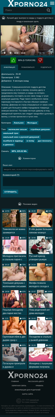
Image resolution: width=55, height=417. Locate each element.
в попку (30, 141)
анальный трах (10, 133)
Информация (9, 67)
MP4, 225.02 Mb (19, 151)
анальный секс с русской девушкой (21, 137)
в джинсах (8, 144)
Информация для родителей (27, 390)
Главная (15, 381)
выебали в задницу (13, 141)
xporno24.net (34, 400)
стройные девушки (40, 129)
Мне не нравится (40, 60)
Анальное (19, 123)
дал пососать (44, 141)
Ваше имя (7, 165)
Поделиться (46, 67)
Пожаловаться (27, 67)
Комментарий (9, 175)
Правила (39, 385)
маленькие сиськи (17, 129)
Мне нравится (13, 60)
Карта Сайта (27, 394)
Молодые (32, 123)
